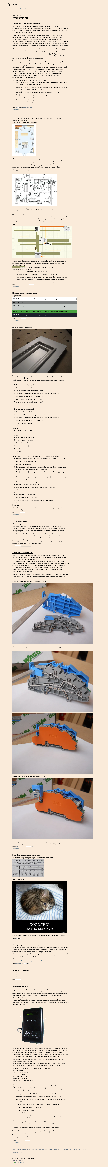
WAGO (16, 846)
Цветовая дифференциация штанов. (25, 293)
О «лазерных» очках (19, 521)
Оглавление (15, 9)
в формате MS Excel (19, 961)
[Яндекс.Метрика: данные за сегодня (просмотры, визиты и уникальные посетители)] (19, 1163)
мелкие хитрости (19, 963)
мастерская (18, 284)
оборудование (24, 284)
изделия (17, 512)
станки (71, 1149)
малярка (29, 1149)
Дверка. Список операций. (22, 327)
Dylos (16, 1140)
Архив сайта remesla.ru (20, 970)
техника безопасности (28, 107)
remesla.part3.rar (18, 977)
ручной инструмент (63, 1149)
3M (16, 107)
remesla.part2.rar (18, 975)
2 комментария (15, 109)
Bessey (14, 1149)
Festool (19, 1149)
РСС (32, 1158)
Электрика (34, 846)
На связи (22, 9)
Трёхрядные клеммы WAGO (22, 552)
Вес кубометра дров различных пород (26, 855)
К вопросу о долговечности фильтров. (26, 23)
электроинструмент (17, 1152)
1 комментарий (15, 286)
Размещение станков (20, 116)
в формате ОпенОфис (37, 961)
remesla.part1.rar (18, 973)
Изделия (27, 9)
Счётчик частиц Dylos (20, 986)
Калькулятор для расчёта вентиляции (26, 945)
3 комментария (15, 514)
